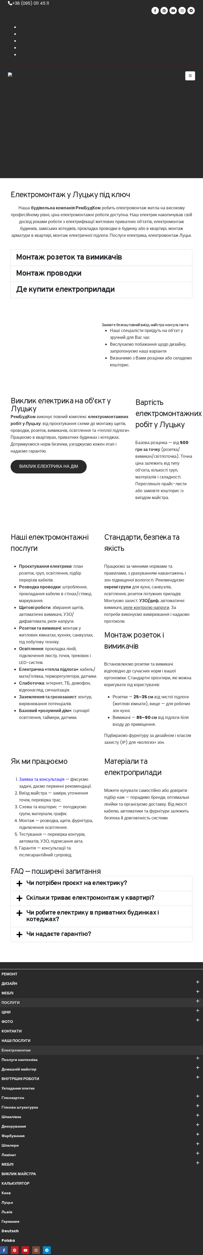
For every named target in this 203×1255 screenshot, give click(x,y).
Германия (10, 1221)
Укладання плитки (18, 1088)
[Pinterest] (164, 10)
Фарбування (13, 1135)
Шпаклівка (11, 1116)
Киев (6, 1193)
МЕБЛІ (7, 993)
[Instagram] (182, 10)
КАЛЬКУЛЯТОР (15, 1183)
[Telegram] (191, 10)
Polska (8, 1240)
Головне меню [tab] (38, 965)
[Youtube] (173, 10)
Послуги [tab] (110, 965)
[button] (190, 75)
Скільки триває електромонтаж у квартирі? (90, 898)
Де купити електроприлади (65, 290)
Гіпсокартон (13, 1097)
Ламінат (9, 1154)
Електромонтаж (16, 1050)
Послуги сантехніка (20, 1059)
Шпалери (10, 1145)
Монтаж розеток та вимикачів (69, 257)
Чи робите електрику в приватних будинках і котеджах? (92, 916)
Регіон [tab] (172, 965)
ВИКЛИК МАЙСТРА (19, 1173)
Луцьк (7, 1202)
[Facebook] (155, 10)
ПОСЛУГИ (11, 1002)
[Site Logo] (26, 76)
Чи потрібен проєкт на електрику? (76, 883)
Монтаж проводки (48, 274)
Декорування (14, 1126)
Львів (7, 1212)
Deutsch (10, 1231)
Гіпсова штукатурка (20, 1107)
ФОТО (7, 1021)
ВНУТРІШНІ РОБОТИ (20, 1078)
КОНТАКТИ (12, 1031)
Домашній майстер (19, 1069)
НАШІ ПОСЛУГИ (16, 1040)
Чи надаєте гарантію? (58, 934)
